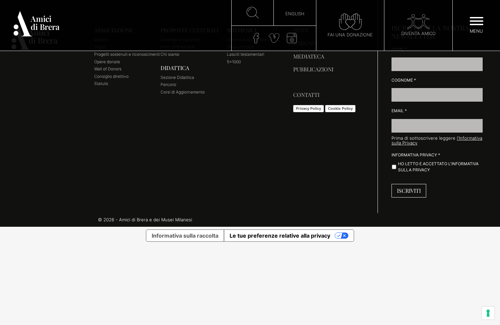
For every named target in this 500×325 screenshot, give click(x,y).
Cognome (403, 80)
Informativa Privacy (415, 154)
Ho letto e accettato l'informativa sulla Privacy (438, 166)
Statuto (101, 83)
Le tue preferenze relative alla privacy (280, 235)
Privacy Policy (308, 108)
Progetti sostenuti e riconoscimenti (127, 54)
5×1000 (234, 61)
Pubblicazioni (313, 69)
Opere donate (107, 61)
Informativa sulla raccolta (185, 235)
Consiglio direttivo (111, 76)
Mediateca (308, 56)
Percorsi (168, 84)
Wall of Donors (107, 68)
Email (399, 110)
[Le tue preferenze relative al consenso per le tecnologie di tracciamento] (488, 313)
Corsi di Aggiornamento (183, 92)
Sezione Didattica (177, 77)
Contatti (306, 94)
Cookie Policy (340, 108)
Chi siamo (170, 54)
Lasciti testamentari (245, 54)
